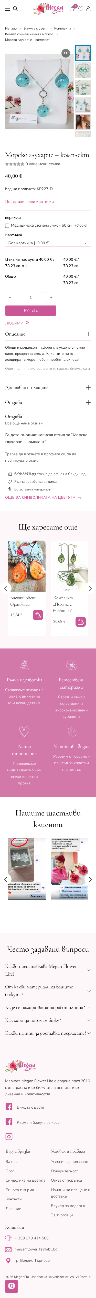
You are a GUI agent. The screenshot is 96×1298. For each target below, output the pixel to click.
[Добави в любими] (27, 323)
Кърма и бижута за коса (38, 1122)
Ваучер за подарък (68, 1205)
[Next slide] (90, 588)
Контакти (14, 1199)
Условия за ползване (69, 1161)
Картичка (13, 235)
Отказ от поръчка (66, 1180)
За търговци (62, 1215)
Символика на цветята (26, 1180)
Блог (10, 1171)
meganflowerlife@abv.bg (36, 1249)
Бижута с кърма (20, 1189)
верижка (13, 217)
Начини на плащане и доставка (70, 1193)
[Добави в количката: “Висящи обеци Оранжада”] (38, 615)
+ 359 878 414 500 (32, 1238)
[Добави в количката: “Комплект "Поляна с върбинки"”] (81, 622)
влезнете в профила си (44, 454)
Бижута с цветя (35, 28)
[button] (48, 334)
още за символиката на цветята (40, 497)
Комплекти (62, 28)
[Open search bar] (15, 8)
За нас (11, 1161)
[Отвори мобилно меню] (7, 9)
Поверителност (64, 1171)
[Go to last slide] (6, 588)
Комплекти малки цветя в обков (29, 34)
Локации (14, 1208)
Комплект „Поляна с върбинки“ (63, 604)
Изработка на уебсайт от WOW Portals (60, 1277)
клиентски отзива (43, 164)
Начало (11, 28)
